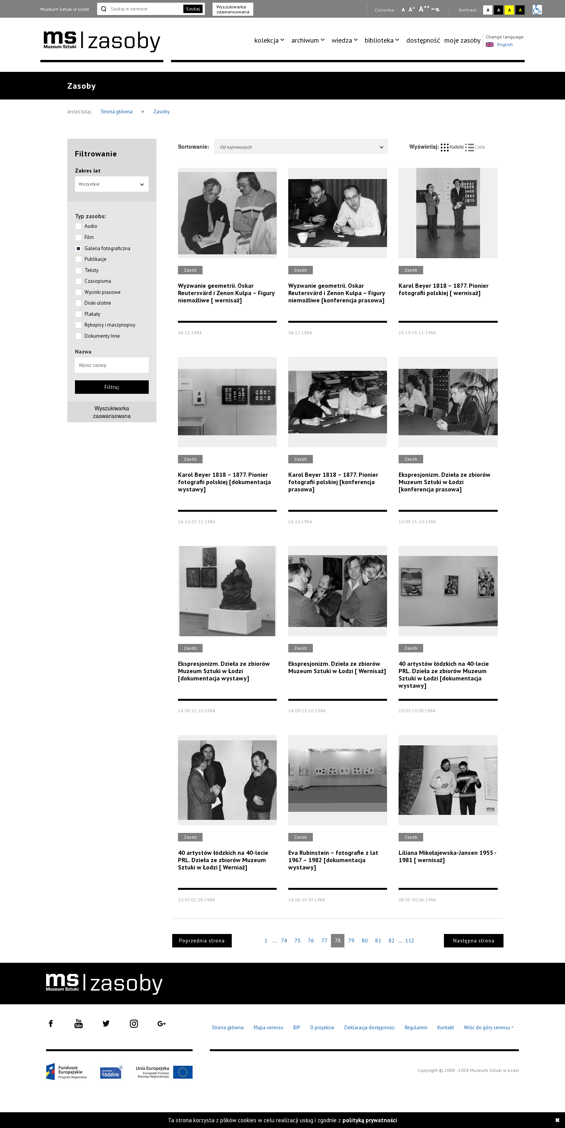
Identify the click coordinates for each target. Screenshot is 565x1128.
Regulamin (416, 1027)
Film (89, 237)
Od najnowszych (236, 147)
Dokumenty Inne (102, 336)
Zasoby (161, 111)
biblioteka (379, 40)
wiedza (342, 40)
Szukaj (193, 9)
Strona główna (117, 111)
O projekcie (322, 1027)
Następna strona (474, 940)
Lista (479, 146)
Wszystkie (89, 184)
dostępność (423, 40)
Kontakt (445, 1027)
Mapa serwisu (268, 1027)
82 (392, 940)
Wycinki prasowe (103, 292)
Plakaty (92, 314)
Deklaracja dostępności (369, 1027)
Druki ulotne (98, 303)
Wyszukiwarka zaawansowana (232, 9)
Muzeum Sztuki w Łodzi (64, 9)
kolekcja (266, 40)
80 (365, 940)
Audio (91, 226)
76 (311, 940)
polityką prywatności (369, 1120)
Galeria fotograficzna (107, 248)
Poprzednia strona (202, 940)
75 (297, 940)
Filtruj (112, 387)
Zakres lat (88, 170)
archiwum (305, 40)
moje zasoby (462, 40)
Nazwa (83, 351)
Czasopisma (98, 281)
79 (351, 940)
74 (284, 940)
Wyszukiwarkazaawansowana (112, 412)
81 (378, 940)
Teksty (91, 270)
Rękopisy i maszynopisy (110, 325)
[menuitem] (270, 40)
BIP (296, 1027)
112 (409, 940)
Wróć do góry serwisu (489, 1028)
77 (324, 940)
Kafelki (457, 146)
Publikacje (95, 259)
